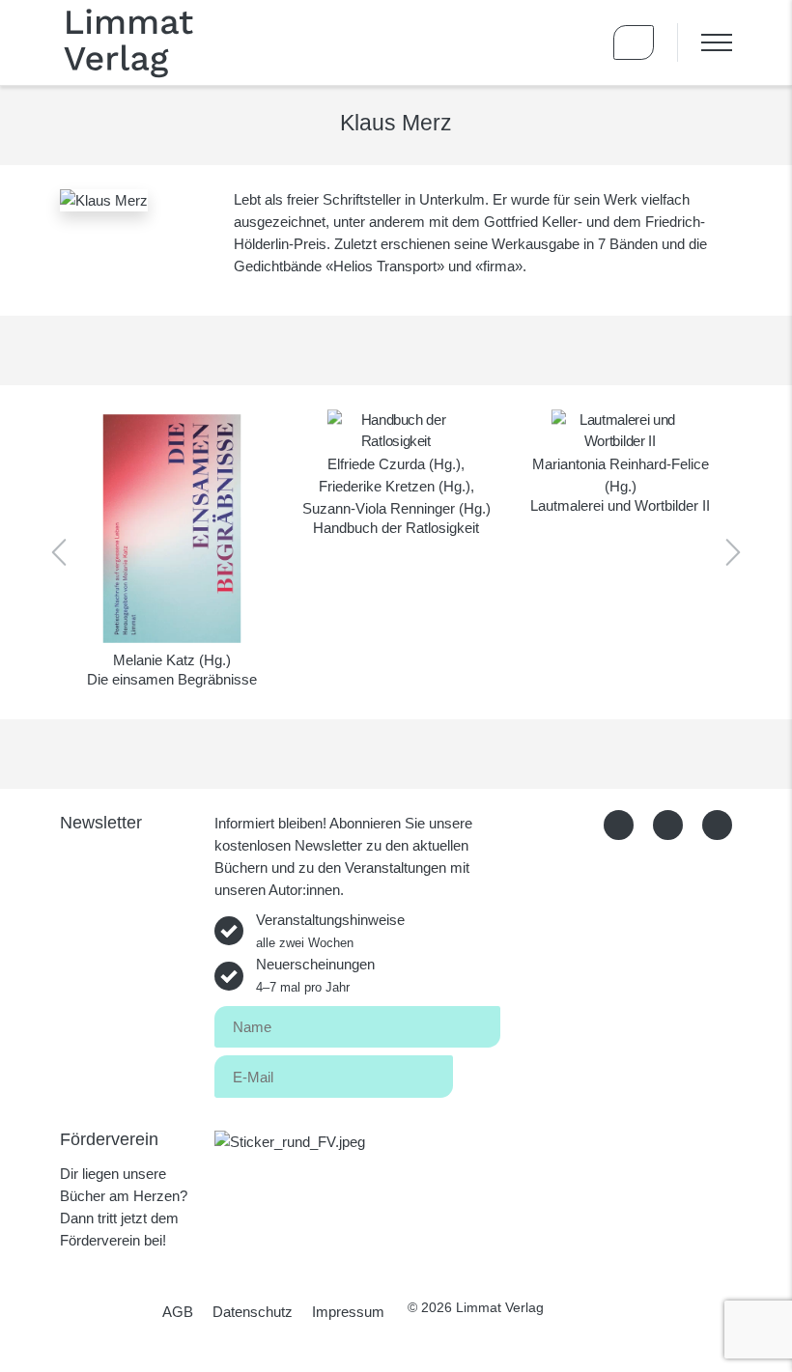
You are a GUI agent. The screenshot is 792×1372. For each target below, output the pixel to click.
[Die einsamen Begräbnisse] (171, 528)
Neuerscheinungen (315, 975)
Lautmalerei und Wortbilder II (620, 505)
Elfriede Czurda (376, 464)
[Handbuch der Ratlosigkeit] (396, 430)
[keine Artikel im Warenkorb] (633, 42)
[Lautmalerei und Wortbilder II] (620, 430)
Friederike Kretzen (377, 486)
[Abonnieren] (476, 1073)
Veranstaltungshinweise (330, 930)
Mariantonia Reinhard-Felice (620, 464)
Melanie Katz (154, 660)
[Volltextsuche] (577, 42)
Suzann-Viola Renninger (378, 508)
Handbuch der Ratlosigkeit (396, 527)
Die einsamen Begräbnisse (172, 679)
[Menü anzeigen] (704, 42)
